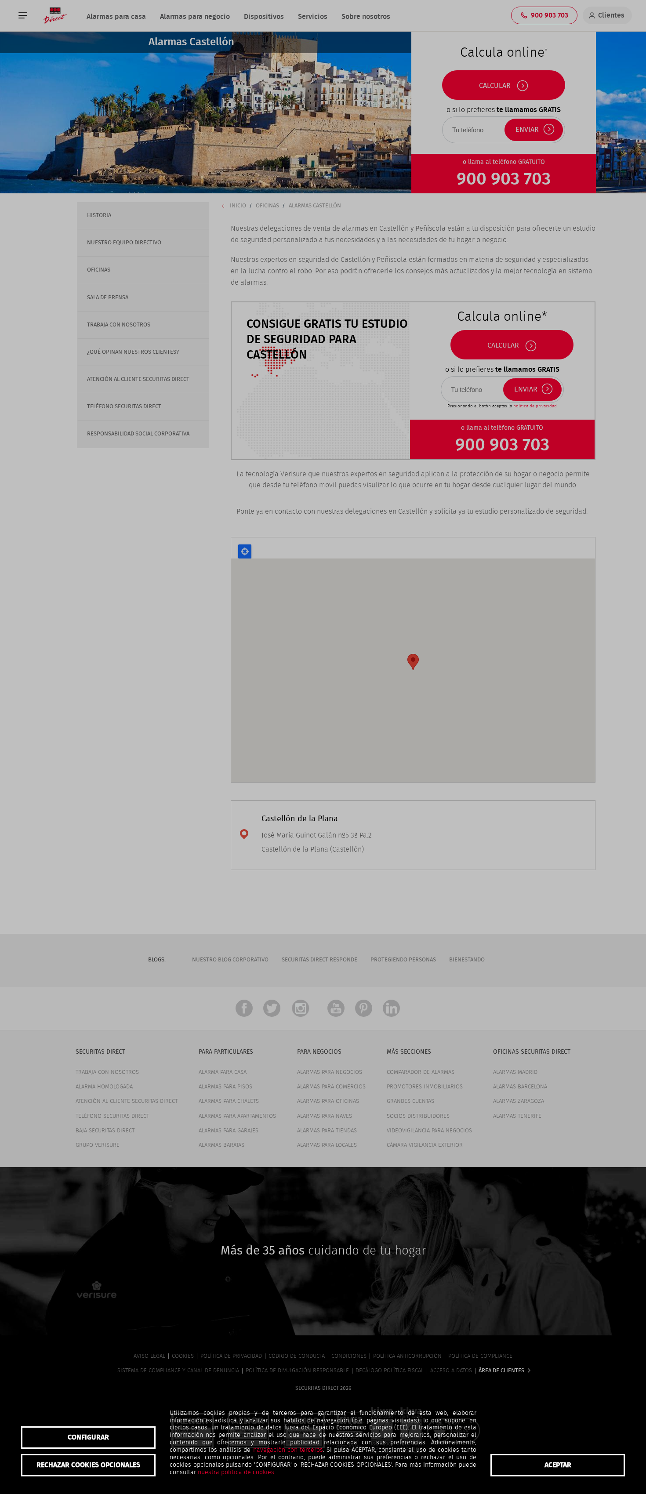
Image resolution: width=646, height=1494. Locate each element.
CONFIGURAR (88, 1437)
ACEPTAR (557, 1465)
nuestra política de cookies (236, 1472)
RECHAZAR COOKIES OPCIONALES (88, 1465)
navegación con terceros (288, 1450)
